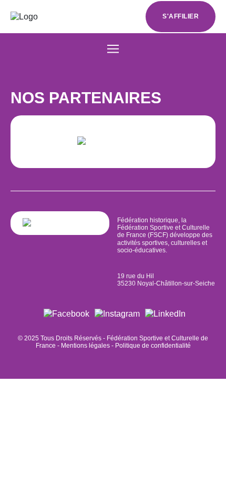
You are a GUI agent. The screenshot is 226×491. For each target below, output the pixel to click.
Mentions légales (85, 345)
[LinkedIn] (165, 313)
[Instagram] (117, 313)
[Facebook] (66, 313)
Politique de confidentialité (153, 345)
